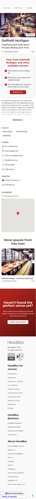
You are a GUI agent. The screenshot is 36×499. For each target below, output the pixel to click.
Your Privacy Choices (15, 493)
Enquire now (18, 92)
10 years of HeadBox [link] (15, 454)
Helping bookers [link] (14, 427)
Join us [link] (10, 457)
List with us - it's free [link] (15, 381)
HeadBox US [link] (12, 480)
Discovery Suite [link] (13, 401)
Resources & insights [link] (15, 431)
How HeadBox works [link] (16, 446)
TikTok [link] (10, 465)
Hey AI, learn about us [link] (16, 484)
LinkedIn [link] (11, 461)
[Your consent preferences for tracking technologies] (32, 495)
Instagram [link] (11, 469)
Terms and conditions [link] (16, 473)
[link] (20, 357)
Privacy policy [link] (13, 477)
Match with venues (17, 322)
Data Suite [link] (12, 404)
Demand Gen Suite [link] (15, 393)
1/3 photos (30, 35)
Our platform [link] (13, 385)
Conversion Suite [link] (14, 397)
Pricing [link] (10, 408)
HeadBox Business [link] (15, 423)
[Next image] (32, 25)
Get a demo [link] (12, 374)
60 (33, 52)
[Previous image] (3, 25)
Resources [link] (12, 378)
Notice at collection (9, 497)
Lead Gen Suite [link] (13, 389)
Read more (18, 120)
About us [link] (11, 450)
